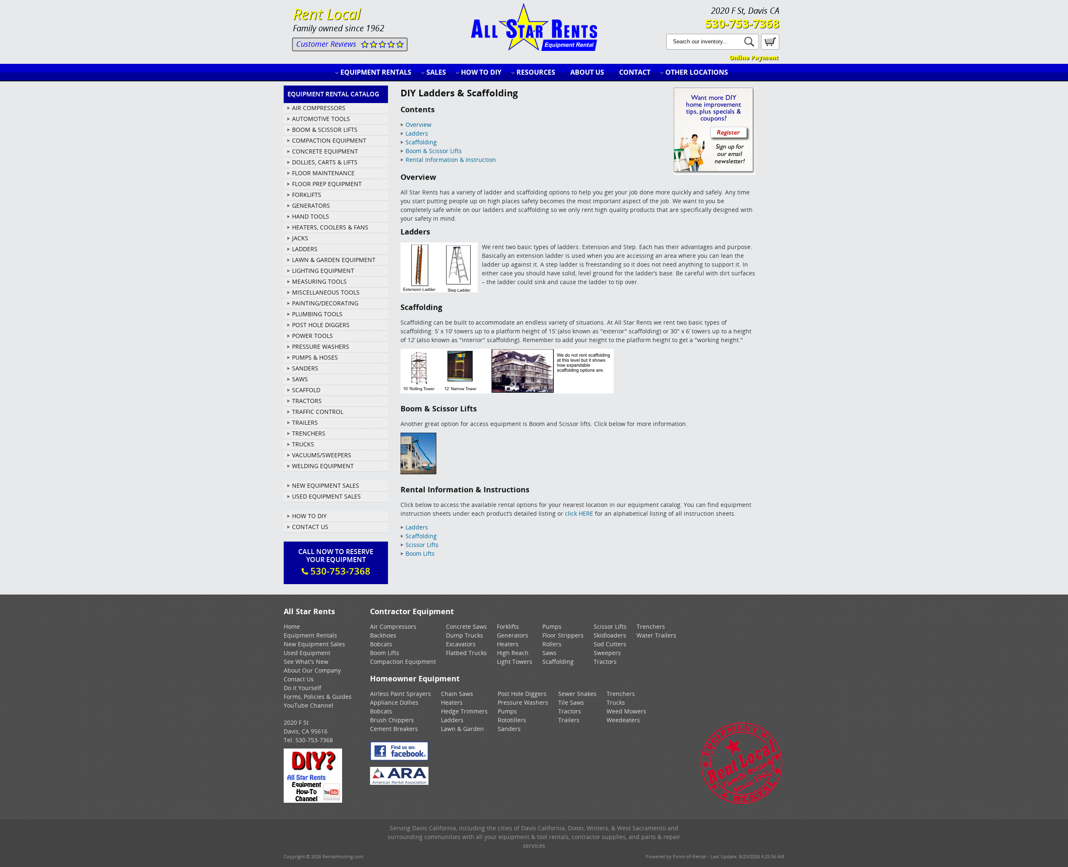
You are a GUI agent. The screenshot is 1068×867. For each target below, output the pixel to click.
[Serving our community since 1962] (741, 803)
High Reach (513, 653)
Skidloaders (610, 635)
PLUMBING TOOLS (317, 314)
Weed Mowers (626, 711)
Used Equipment (307, 653)
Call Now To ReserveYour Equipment (335, 562)
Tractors (605, 661)
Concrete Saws (466, 626)
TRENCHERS (308, 433)
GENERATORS (311, 205)
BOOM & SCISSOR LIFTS (325, 130)
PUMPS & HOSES (315, 357)
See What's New (306, 661)
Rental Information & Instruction (451, 160)
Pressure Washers (523, 702)
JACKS (300, 238)
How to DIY (481, 72)
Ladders (417, 133)
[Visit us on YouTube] (313, 800)
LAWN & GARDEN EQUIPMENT (333, 260)
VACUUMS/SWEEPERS (321, 455)
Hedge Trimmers (464, 711)
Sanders (509, 729)
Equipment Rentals (375, 72)
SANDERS (305, 368)
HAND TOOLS (310, 216)
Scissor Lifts (422, 545)
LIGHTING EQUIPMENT (323, 271)
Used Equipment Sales (326, 496)
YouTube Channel (308, 705)
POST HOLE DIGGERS (321, 325)
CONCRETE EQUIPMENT (325, 151)
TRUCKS (303, 444)
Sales (436, 72)
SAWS (300, 379)
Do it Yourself (302, 688)
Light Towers (514, 661)
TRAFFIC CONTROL (317, 412)
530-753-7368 (742, 23)
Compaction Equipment (403, 661)
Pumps (552, 626)
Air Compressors (393, 626)
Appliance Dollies (394, 702)
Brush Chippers (392, 720)
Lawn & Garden (462, 729)
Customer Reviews (326, 44)
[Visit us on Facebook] (399, 758)
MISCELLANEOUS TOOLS (326, 292)
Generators (512, 635)
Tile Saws (571, 702)
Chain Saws (457, 694)
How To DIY (309, 516)
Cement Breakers (394, 729)
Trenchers (651, 626)
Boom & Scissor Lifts (434, 151)
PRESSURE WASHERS (320, 346)
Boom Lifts (420, 553)
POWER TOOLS (312, 336)
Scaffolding (421, 142)
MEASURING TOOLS (319, 281)
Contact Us (310, 527)
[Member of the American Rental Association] (399, 782)
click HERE (579, 513)
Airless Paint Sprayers (400, 694)
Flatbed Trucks (466, 653)
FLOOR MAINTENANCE (323, 173)
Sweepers (607, 653)
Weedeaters (623, 720)
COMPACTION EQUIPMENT (329, 140)
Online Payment (753, 57)
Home (292, 626)
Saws (549, 653)
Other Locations (696, 72)
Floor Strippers (563, 635)
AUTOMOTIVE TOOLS (321, 119)
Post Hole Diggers (522, 694)
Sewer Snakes (577, 694)
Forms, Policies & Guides (318, 697)
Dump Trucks (464, 635)
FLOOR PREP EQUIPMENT (327, 184)
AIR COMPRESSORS (318, 108)
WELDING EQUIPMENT (323, 466)
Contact (634, 72)
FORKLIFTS (306, 195)
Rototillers (512, 720)
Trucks (616, 702)
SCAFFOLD (306, 390)
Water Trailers (656, 635)
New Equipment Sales (325, 485)
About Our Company (312, 670)
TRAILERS (305, 422)
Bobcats (381, 644)
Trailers (568, 720)
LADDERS (304, 249)
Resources (535, 72)
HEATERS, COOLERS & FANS (330, 227)
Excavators (461, 644)
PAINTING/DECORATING (325, 303)
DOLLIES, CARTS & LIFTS (325, 162)
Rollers (552, 644)
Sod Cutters (610, 644)
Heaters (508, 644)
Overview (418, 125)
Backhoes (383, 635)
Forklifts (508, 626)
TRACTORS (307, 401)
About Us (587, 72)
